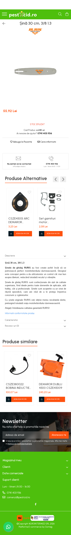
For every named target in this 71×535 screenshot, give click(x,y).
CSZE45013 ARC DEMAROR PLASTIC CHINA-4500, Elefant (19, 220)
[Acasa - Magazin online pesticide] (23, 14)
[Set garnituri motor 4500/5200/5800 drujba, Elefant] (51, 201)
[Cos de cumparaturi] (67, 14)
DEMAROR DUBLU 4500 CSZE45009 (50, 386)
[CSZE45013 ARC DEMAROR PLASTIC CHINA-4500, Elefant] (20, 201)
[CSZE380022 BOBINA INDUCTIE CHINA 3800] (19, 366)
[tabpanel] (35, 72)
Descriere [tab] (10, 255)
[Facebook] (36, 504)
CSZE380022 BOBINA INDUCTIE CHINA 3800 (17, 386)
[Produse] (4, 14)
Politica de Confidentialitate (20, 444)
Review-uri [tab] (12, 326)
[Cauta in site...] (60, 14)
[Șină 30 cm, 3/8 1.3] (35, 72)
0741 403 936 (13, 492)
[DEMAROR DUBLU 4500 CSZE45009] (52, 366)
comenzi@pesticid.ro (18, 497)
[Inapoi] (2, 24)
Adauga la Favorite (22, 141)
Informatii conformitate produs (19, 313)
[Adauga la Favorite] (29, 192)
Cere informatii (48, 141)
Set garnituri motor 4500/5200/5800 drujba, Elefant (50, 220)
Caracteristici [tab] (11, 320)
